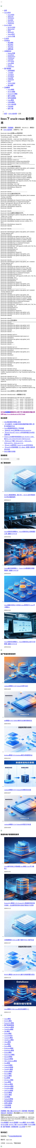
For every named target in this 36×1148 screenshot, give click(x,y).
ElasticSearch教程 (9, 1054)
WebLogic (10, 16)
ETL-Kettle (11, 61)
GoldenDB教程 (8, 1067)
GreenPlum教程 (8, 1029)
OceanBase (11, 76)
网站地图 (31, 1111)
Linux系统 (11, 63)
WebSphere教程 (8, 1086)
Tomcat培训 (11, 34)
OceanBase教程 (8, 1088)
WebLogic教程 (8, 1084)
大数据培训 (7, 51)
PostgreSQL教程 (12, 94)
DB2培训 (10, 20)
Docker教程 (7, 1046)
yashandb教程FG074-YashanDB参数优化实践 (17, 790)
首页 (5, 10)
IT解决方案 (7, 1107)
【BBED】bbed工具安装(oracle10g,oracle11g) (17, 430)
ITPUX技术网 (12, 104)
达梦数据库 (11, 70)
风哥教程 (10, 127)
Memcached (11, 29)
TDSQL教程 (8, 1094)
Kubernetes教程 (8, 1048)
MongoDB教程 (8, 1059)
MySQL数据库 (14, 1122)
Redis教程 (7, 1078)
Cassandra (10, 59)
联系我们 (10, 1113)
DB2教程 (7, 1031)
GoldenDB (11, 79)
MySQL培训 (8, 25)
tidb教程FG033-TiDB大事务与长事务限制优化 (18, 720)
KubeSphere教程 (9, 1050)
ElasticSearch (11, 56)
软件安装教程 (12, 98)
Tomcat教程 (7, 1082)
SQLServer (11, 21)
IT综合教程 (11, 102)
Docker (10, 65)
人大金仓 (10, 72)
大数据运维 (14, 1126)
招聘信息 (10, 49)
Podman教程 (8, 1052)
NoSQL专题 (11, 36)
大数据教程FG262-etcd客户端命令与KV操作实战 (19, 940)
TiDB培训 (11, 75)
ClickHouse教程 (9, 1040)
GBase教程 (7, 1042)
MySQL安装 (4, 1124)
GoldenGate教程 (9, 1027)
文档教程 (7, 87)
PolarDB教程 (8, 1092)
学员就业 (7, 40)
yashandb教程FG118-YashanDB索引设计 (16, 686)
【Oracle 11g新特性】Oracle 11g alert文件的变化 (18, 445)
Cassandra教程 (8, 1038)
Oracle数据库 (5, 1122)
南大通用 (10, 85)
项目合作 (3, 1113)
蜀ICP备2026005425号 (14, 1111)
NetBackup (11, 23)
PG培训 (6, 38)
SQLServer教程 (8, 1080)
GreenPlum (11, 55)
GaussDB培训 (8, 1035)
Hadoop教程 (7, 1033)
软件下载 (10, 108)
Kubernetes (11, 66)
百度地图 (24, 1111)
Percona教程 (7, 1073)
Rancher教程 (8, 1075)
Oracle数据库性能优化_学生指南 (14, 428)
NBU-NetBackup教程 (10, 1061)
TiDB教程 (7, 1097)
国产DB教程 (11, 96)
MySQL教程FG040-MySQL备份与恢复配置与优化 (19, 974)
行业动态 (10, 106)
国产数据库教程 (9, 1025)
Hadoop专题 (11, 53)
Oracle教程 (11, 89)
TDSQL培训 (11, 83)
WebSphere (11, 18)
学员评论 (10, 47)
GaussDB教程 (8, 1065)
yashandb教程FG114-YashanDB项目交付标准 (17, 824)
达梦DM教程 (8, 1103)
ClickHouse (11, 58)
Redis (9, 30)
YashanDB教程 (8, 1099)
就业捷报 (10, 42)
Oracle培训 (7, 12)
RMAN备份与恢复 (9, 451)
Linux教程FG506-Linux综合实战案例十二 (16, 1009)
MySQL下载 (13, 1124)
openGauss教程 (8, 1090)
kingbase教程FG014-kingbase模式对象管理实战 (18, 755)
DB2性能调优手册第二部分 (12, 422)
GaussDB (10, 78)
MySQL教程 (11, 91)
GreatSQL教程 (8, 1069)
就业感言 (10, 45)
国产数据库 (7, 68)
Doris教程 (7, 1063)
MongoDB (11, 32)
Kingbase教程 (8, 1071)
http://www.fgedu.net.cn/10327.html (14, 414)
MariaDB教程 (8, 1057)
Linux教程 (11, 100)
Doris (9, 81)
